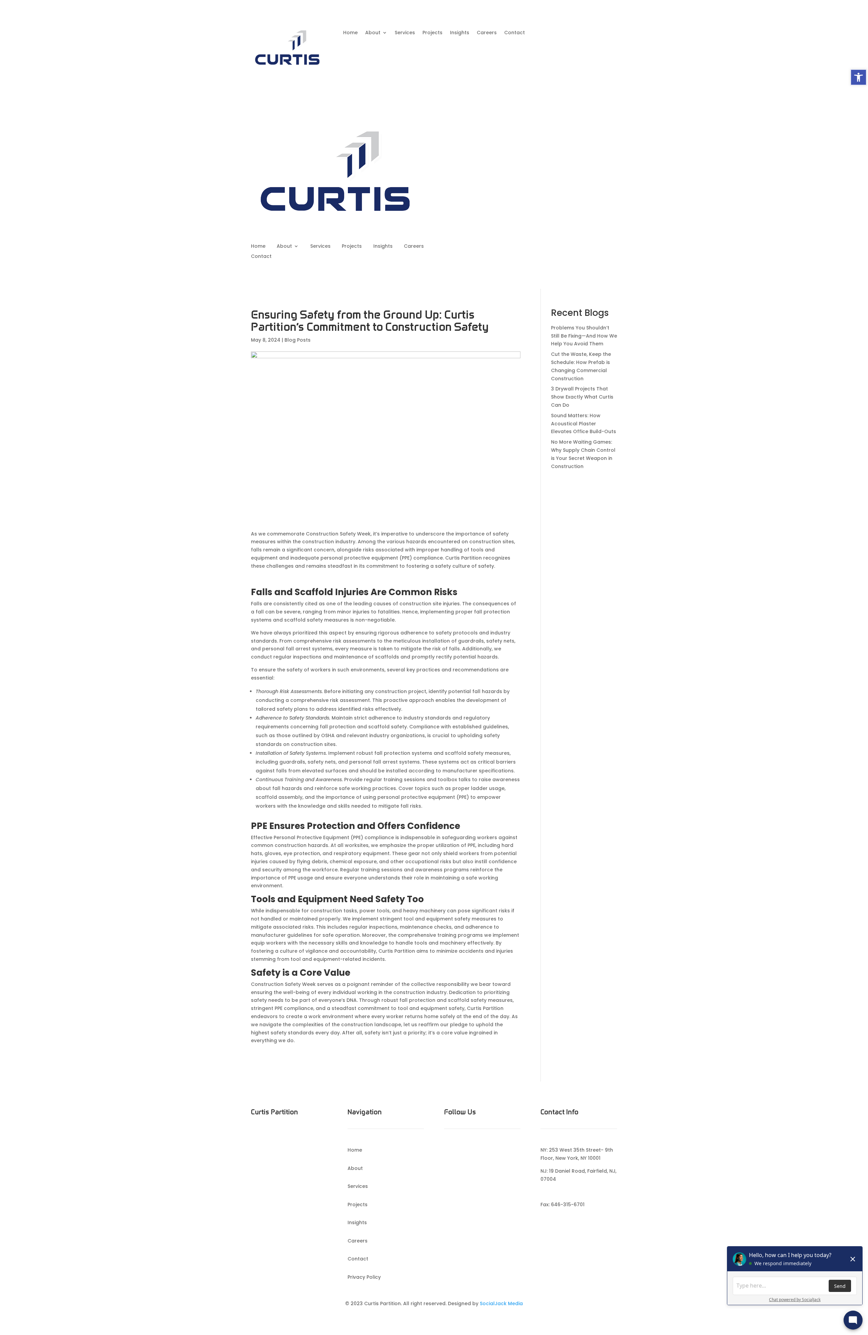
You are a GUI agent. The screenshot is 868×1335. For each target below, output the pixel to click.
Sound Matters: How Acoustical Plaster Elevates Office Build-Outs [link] (583, 423)
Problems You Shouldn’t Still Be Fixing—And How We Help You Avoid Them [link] (584, 335)
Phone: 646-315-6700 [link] (566, 1192)
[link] (858, 77)
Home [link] (350, 33)
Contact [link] (514, 33)
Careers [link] (487, 33)
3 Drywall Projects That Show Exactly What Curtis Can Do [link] (582, 396)
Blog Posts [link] (297, 340)
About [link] (372, 33)
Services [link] (405, 33)
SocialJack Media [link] (501, 1303)
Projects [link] (432, 33)
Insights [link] (459, 33)
